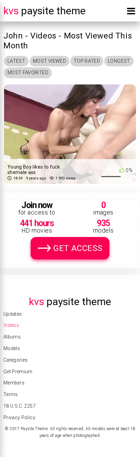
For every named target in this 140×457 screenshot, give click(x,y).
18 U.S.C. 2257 (19, 406)
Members (13, 382)
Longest (119, 61)
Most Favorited (27, 72)
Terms (10, 394)
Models (11, 348)
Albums (12, 337)
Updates (12, 314)
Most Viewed (49, 61)
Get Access (77, 248)
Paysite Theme (44, 11)
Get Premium (18, 371)
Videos (11, 325)
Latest (16, 61)
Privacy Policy (19, 417)
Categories (15, 360)
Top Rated (87, 61)
